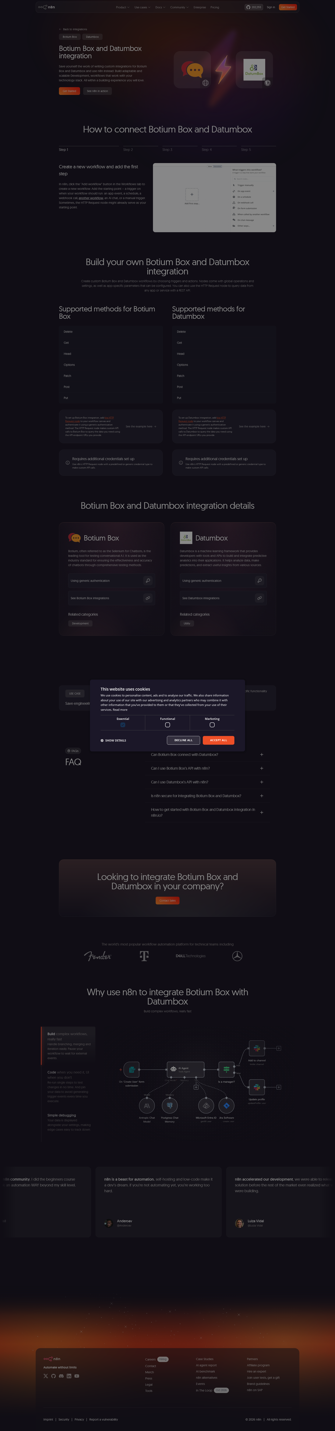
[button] (113, 740)
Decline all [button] (183, 740)
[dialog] (167, 716)
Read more (120, 710)
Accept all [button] (218, 740)
